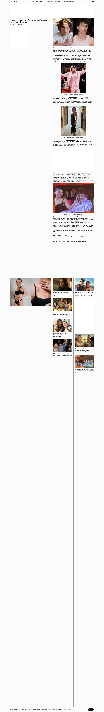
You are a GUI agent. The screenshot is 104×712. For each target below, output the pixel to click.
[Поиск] (90, 1)
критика (78, 237)
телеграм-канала (76, 55)
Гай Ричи (41, 1)
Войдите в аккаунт (60, 241)
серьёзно (55, 224)
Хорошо (90, 709)
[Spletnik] (14, 2)
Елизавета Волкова (62, 235)
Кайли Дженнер (85, 237)
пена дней (58, 237)
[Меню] (93, 1)
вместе (77, 221)
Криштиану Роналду (69, 1)
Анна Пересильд (48, 1)
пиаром (66, 222)
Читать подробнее (67, 709)
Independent (56, 176)
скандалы (64, 237)
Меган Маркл (34, 1)
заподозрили (56, 219)
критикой (63, 218)
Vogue (59, 180)
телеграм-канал (73, 97)
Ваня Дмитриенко (58, 1)
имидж (71, 50)
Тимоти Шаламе (71, 237)
